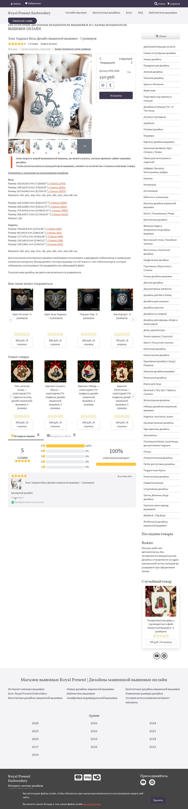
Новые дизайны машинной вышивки (90, 689)
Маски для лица (152, 384)
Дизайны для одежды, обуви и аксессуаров (161, 322)
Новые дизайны (152, 59)
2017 (35, 747)
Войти (17, 3)
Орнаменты (150, 435)
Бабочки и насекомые (156, 197)
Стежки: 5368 (55, 240)
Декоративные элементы (158, 288)
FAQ (140, 12)
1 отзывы (33, 43)
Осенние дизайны (154, 78)
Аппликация (151, 190)
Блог (129, 12)
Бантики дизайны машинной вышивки (160, 205)
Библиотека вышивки (163, 12)
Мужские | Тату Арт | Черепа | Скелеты (160, 392)
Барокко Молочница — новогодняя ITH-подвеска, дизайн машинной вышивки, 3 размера (122, 397)
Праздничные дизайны (156, 65)
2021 (152, 731)
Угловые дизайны (153, 129)
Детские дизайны (153, 282)
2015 (152, 747)
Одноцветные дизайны (156, 429)
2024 (152, 723)
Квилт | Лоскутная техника (158, 342)
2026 (35, 723)
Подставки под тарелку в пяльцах (158, 98)
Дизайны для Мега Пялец (158, 295)
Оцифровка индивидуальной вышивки (92, 698)
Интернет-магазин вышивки (26, 689)
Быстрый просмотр (22, 303)
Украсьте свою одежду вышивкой (156, 507)
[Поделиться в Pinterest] (102, 85)
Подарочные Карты (154, 470)
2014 (35, 754)
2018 (152, 739)
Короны (148, 178)
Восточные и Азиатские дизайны (157, 251)
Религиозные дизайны (156, 476)
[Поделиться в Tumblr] (110, 85)
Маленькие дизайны (155, 377)
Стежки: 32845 (59, 202)
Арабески (149, 123)
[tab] (26, 436)
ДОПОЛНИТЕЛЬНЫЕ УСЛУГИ (159, 46)
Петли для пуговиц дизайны (159, 464)
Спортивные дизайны (156, 489)
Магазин (13, 48)
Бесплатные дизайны (106, 12)
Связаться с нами (22, 20)
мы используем (91, 804)
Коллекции (150, 184)
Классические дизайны (156, 355)
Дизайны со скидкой (155, 313)
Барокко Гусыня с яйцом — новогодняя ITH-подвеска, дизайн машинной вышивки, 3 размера (55, 397)
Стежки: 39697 (60, 210)
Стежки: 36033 (59, 206)
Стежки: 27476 (57, 183)
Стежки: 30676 (57, 191)
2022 (94, 731)
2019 (94, 739)
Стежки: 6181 (55, 244)
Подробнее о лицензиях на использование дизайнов (38, 172)
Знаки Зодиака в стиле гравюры (73, 48)
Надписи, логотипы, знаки (158, 416)
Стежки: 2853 (54, 228)
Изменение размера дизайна (144, 693)
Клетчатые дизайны (155, 348)
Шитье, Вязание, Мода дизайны (156, 497)
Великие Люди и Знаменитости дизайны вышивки (157, 229)
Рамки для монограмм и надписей (157, 160)
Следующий (125, 58)
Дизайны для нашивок (156, 301)
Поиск (162, 36)
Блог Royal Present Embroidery (27, 693)
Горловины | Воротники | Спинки (158, 268)
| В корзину (22, 342)
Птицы (147, 451)
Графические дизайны (156, 260)
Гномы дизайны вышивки (158, 276)
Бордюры (149, 135)
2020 (35, 739)
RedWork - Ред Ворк (155, 515)
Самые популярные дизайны (160, 53)
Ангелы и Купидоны (155, 117)
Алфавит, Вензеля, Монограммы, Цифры (156, 170)
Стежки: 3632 (54, 232)
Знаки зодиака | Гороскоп (36, 48)
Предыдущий (107, 62)
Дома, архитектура (154, 330)
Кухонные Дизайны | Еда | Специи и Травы (158, 150)
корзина (175, 3)
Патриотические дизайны (158, 457)
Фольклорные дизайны (157, 400)
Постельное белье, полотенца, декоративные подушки (161, 443)
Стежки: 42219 (60, 214)
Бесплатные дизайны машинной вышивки (153, 689)
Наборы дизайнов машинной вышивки (160, 408)
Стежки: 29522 (57, 187)
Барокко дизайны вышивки (159, 141)
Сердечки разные (153, 482)
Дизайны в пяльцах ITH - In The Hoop (159, 108)
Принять (158, 800)
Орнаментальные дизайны (158, 422)
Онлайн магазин (76, 12)
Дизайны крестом (154, 307)
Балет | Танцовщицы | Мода (159, 213)
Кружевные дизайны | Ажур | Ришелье (160, 363)
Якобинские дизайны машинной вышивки (156, 523)
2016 (94, 747)
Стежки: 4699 (55, 236)
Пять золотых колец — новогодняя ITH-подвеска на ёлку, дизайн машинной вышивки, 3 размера (22, 397)
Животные (149, 90)
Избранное (34, 3)
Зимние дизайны (153, 71)
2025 (94, 723)
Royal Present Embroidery (29, 13)
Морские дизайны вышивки (159, 371)
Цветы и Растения (153, 84)
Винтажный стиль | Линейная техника (160, 241)
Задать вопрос (49, 43)
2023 (35, 731)
